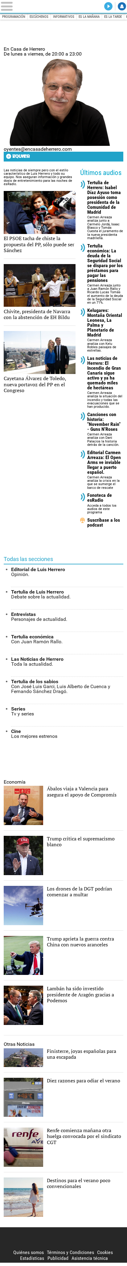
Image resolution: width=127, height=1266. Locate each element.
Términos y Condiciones (70, 1252)
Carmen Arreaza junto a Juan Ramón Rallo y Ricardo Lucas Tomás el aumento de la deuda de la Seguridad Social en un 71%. (105, 274)
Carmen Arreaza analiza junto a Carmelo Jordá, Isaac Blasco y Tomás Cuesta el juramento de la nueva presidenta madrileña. (105, 210)
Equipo (21, 156)
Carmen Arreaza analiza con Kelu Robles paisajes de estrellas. (104, 330)
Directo (108, 6)
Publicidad (57, 1258)
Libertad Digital (63, 1238)
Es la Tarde (113, 17)
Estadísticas (32, 1258)
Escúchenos (39, 17)
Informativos (63, 17)
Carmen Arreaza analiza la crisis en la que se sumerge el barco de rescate (104, 470)
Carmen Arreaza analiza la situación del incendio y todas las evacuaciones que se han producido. (104, 382)
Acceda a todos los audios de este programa (102, 503)
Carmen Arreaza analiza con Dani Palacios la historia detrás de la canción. (104, 429)
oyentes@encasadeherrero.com (38, 149)
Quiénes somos (28, 1252)
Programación (13, 17)
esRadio (63, 6)
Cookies (105, 1252)
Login (122, 6)
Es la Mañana (89, 17)
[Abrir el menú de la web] (24, 6)
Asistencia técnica (90, 1258)
